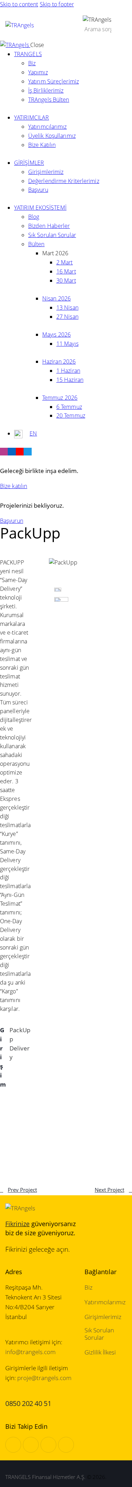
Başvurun (11, 521)
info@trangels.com (30, 1352)
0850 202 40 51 (28, 1403)
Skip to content (19, 4)
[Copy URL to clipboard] (4, 1147)
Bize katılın (13, 486)
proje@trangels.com (44, 1378)
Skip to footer (57, 4)
